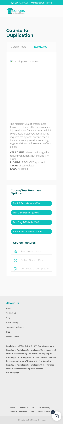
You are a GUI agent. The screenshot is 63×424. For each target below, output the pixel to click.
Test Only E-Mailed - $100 (26, 222)
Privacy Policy (12, 322)
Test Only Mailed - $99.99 (26, 212)
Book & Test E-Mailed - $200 (27, 231)
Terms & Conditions (14, 327)
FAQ (8, 317)
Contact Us (11, 312)
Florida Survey (12, 336)
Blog (8, 332)
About (9, 308)
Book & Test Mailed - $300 (26, 203)
